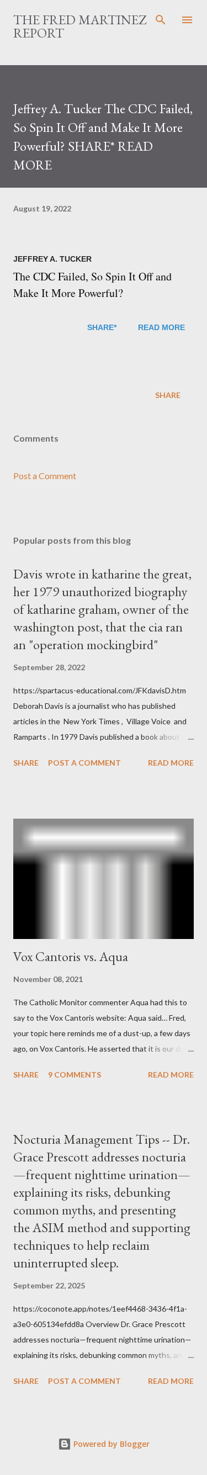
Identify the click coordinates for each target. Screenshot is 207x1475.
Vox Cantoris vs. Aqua (70, 956)
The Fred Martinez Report (79, 26)
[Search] (160, 19)
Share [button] (168, 395)
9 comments (74, 1074)
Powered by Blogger (110, 1444)
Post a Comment (44, 475)
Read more (171, 762)
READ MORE (161, 327)
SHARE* (101, 327)
